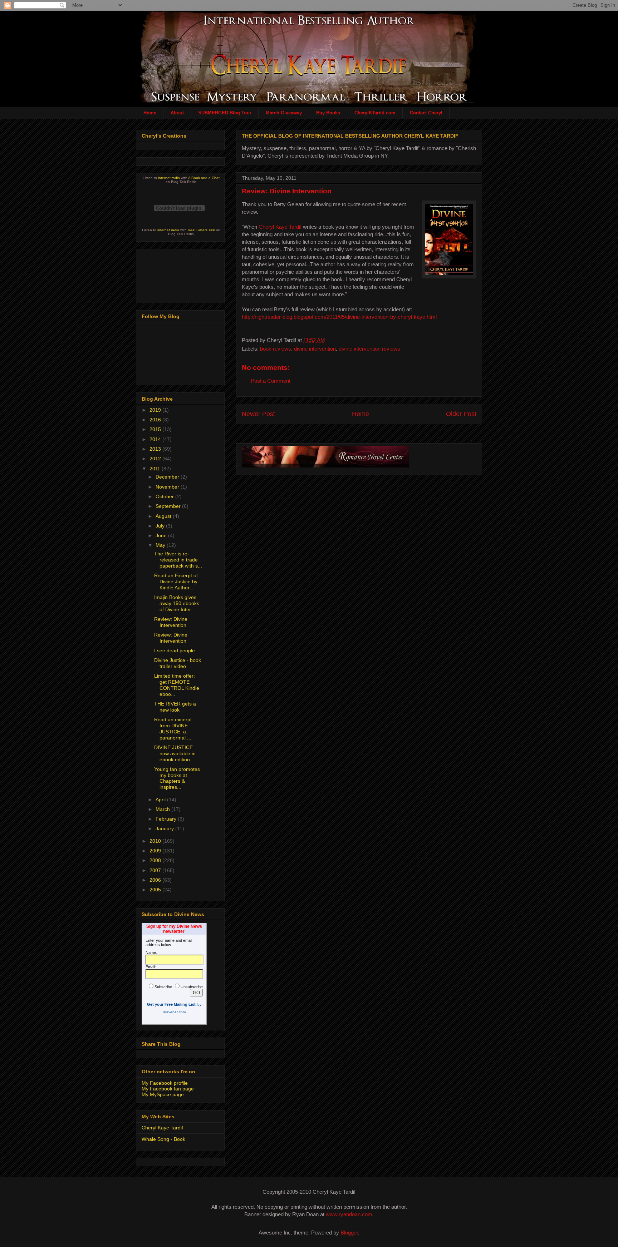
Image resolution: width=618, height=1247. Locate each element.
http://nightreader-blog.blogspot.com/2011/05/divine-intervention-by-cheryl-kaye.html (339, 317)
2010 (155, 841)
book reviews (275, 349)
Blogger (349, 1232)
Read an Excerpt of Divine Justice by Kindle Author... (176, 581)
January (165, 828)
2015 (155, 429)
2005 (155, 889)
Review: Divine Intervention (287, 191)
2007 (155, 870)
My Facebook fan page (168, 1089)
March (163, 809)
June (162, 535)
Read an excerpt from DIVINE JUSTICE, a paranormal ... (173, 728)
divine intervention (315, 349)
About (177, 112)
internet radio (169, 178)
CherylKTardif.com (375, 112)
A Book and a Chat (204, 178)
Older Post (461, 413)
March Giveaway (284, 112)
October (165, 496)
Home (149, 112)
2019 (155, 410)
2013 (155, 449)
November (168, 487)
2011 (155, 468)
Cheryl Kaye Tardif (280, 227)
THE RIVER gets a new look (175, 707)
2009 (155, 850)
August (164, 516)
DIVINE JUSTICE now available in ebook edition (175, 753)
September (169, 506)
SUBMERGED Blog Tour (224, 112)
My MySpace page (163, 1094)
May (161, 545)
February (167, 819)
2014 (155, 439)
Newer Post (258, 413)
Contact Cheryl (426, 112)
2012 (155, 458)
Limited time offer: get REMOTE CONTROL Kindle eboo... (176, 685)
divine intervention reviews (369, 349)
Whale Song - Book (163, 1139)
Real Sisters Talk (201, 230)
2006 (155, 880)
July (161, 526)
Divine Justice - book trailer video (177, 663)
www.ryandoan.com (349, 1214)
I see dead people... (176, 650)
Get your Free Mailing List (171, 1004)
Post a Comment (270, 381)
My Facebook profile (165, 1083)
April (161, 799)
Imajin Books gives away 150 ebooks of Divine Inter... (176, 603)
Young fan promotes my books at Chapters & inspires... (177, 778)
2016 (155, 419)
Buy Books (328, 112)
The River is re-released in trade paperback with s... (178, 560)
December (168, 477)
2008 (155, 860)
